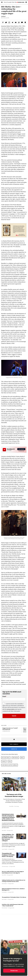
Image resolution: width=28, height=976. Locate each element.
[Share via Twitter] (6, 22)
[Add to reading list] (25, 22)
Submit (14, 716)
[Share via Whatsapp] (9, 22)
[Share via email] (15, 22)
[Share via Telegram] (12, 22)
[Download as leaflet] (18, 22)
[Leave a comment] (21, 22)
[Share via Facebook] (2, 22)
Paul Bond (3, 16)
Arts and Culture (6, 757)
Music (22, 757)
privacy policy (11, 709)
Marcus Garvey (10, 432)
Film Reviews (15, 757)
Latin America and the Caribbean (9, 765)
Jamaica (4, 761)
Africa (9, 761)
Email (4, 696)
